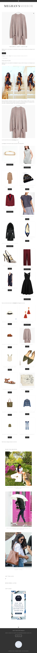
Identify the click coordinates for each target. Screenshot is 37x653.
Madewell (18, 55)
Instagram (15, 55)
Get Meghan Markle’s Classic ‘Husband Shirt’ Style (18, 569)
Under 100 (25, 55)
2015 (12, 55)
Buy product (9, 164)
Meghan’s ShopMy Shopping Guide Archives (18, 488)
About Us (18, 635)
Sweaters (7, 55)
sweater (22, 55)
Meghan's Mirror (18, 5)
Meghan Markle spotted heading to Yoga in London (18, 529)
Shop (4, 53)
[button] (34, 13)
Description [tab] (5, 58)
